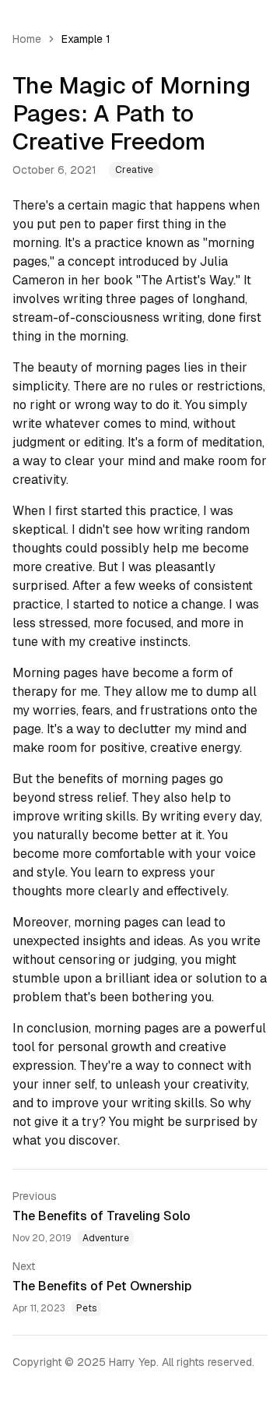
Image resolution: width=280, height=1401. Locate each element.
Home (26, 39)
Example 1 (85, 39)
